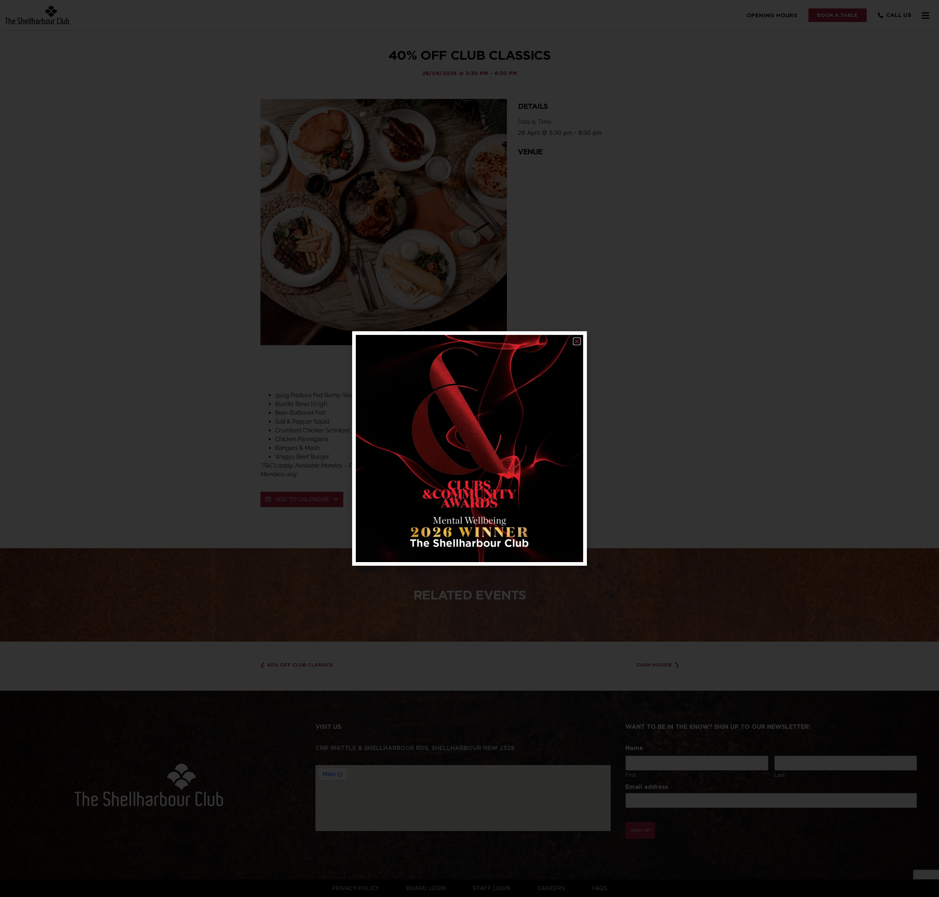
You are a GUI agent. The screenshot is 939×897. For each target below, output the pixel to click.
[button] (577, 341)
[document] (469, 448)
